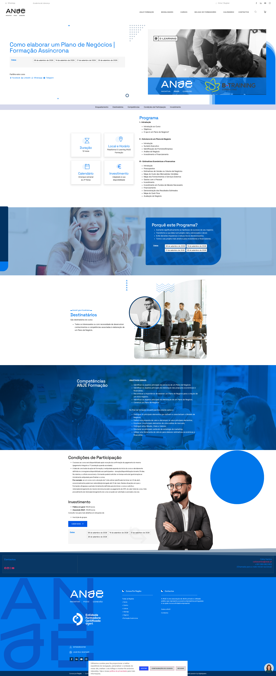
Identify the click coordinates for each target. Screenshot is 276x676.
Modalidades (167, 12)
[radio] (43, 60)
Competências (134, 107)
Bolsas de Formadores (205, 12)
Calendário (228, 12)
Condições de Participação (155, 107)
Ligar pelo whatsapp (81, 652)
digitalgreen (202, 673)
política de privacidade (118, 671)
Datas (13, 60)
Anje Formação (147, 12)
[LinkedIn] (260, 3)
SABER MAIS (76, 524)
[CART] (265, 12)
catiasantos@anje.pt (262, 562)
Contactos (243, 12)
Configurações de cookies (162, 668)
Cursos (183, 12)
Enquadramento (101, 107)
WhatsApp (11, 3)
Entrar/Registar (79, 647)
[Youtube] (264, 3)
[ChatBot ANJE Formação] (269, 668)
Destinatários (118, 107)
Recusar (181, 668)
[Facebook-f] (72, 659)
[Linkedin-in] (76, 659)
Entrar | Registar (224, 3)
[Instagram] (269, 3)
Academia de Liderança (41, 3)
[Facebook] (255, 3)
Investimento (175, 107)
